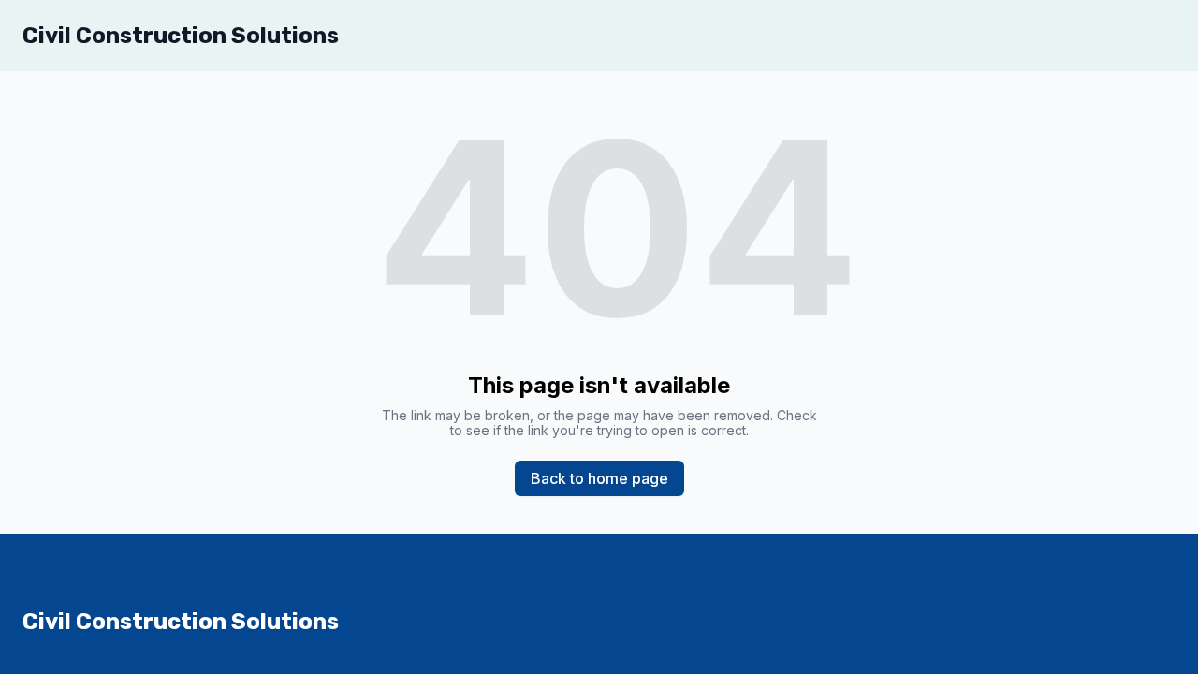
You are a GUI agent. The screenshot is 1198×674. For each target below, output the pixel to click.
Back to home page (599, 478)
